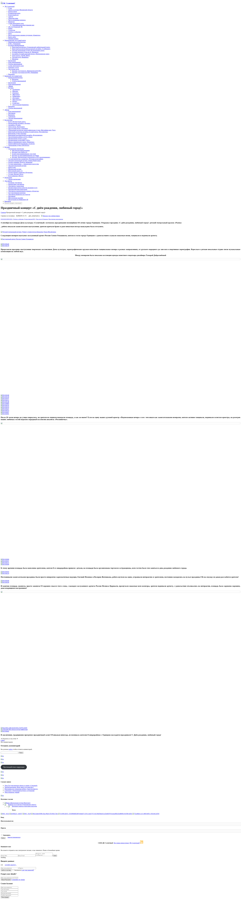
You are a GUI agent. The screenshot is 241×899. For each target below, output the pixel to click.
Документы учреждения (16, 186)
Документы (8, 181)
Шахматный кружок (14, 169)
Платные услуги (13, 67)
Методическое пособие (15, 198)
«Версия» (15, 91)
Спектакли (11, 116)
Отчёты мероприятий (15, 64)
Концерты (11, 115)
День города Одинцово (42, 219)
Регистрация (5, 897)
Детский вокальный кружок (17, 165)
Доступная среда (13, 69)
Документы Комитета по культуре (19, 194)
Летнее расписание (14, 179)
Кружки (10, 88)
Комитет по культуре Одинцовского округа (22, 804)
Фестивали (11, 113)
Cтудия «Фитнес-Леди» (15, 174)
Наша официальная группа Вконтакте (18, 803)
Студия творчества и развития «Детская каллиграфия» (25, 159)
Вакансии (11, 21)
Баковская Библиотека (15, 77)
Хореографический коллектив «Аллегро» (21, 143)
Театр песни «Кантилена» (16, 127)
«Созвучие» (16, 103)
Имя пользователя (7, 821)
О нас (10, 8)
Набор (10, 28)
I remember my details (18, 879)
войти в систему (6, 870)
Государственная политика (17, 193)
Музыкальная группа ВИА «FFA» (19, 140)
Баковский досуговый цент (13, 76)
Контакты (11, 74)
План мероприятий (14, 62)
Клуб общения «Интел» (16, 176)
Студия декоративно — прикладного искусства (23, 164)
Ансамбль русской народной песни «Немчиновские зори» (31, 54)
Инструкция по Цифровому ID (18, 199)
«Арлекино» (16, 89)
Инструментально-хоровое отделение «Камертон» (24, 35)
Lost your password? (28, 870)
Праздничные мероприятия (55, 219)
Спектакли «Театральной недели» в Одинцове (19, 790)
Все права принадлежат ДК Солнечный (127, 843)
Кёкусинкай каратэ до (15, 171)
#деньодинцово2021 (29, 219)
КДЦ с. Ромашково (14, 44)
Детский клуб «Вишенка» (20, 57)
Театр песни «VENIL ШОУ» (21, 55)
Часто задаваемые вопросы (17, 20)
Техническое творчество (16, 149)
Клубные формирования (16, 45)
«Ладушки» (15, 98)
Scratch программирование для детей (24, 154)
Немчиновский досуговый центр (15, 40)
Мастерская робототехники (21, 150)
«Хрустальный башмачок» (20, 105)
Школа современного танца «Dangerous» (21, 142)
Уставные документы (15, 182)
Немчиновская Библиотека (17, 42)
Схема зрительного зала (16, 23)
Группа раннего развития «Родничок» (20, 172)
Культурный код (13, 15)
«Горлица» (15, 93)
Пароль (3, 828)
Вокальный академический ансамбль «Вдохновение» (25, 135)
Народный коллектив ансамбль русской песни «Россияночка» (28, 132)
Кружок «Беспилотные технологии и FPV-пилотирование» (31, 157)
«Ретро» (14, 101)
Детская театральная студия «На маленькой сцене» (28, 50)
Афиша (10, 86)
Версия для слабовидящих (51, 216)
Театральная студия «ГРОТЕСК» (18, 145)
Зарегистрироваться (14, 837)
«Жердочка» (16, 94)
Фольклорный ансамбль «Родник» (19, 123)
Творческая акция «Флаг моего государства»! (19, 787)
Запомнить (6, 835)
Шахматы (15, 59)
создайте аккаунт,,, (11, 865)
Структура (11, 30)
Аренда (10, 16)
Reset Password (6, 879)
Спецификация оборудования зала (23, 25)
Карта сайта (12, 37)
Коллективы (8, 120)
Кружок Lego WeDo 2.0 (19, 152)
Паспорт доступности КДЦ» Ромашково (25, 72)
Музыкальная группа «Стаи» (17, 138)
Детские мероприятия (15, 118)
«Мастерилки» (16, 99)
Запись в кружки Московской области (20, 10)
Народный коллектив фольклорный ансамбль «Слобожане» (31, 49)
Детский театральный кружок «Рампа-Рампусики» (24, 160)
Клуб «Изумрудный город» (17, 121)
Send (54, 855)
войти (11, 749)
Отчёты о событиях (14, 32)
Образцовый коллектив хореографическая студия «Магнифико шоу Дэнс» (32, 130)
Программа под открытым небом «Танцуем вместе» (21, 789)
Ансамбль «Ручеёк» (14, 125)
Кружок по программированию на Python (25, 155)
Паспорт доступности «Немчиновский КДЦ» (26, 71)
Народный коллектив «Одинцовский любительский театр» (31, 47)
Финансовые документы (16, 184)
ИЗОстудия (12, 167)
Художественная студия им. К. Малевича (25, 52)
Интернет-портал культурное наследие (24, 806)
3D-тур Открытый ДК (15, 27)
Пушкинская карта (14, 13)
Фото (10, 33)
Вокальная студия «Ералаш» (17, 133)
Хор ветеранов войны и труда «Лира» (20, 137)
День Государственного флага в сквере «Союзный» (21, 785)
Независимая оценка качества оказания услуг (22, 188)
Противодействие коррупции (17, 189)
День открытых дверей (12, 792)
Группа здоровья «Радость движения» (20, 162)
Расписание (12, 60)
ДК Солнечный (9, 6)
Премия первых (13, 38)
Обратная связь (13, 18)
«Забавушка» (16, 96)
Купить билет (12, 11)
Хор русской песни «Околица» (18, 128)
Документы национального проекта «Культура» (23, 191)
